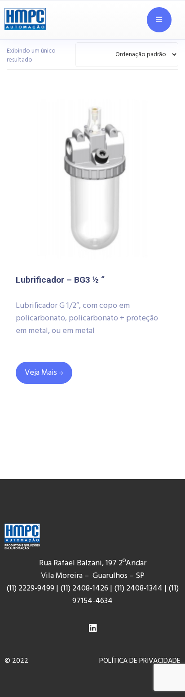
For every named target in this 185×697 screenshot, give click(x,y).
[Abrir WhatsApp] (162, 670)
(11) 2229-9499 (30, 588)
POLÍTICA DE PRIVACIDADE (140, 661)
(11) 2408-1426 (84, 588)
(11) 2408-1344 (139, 588)
